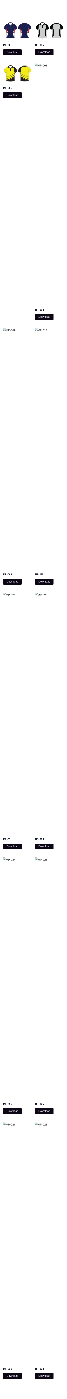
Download (12, 52)
